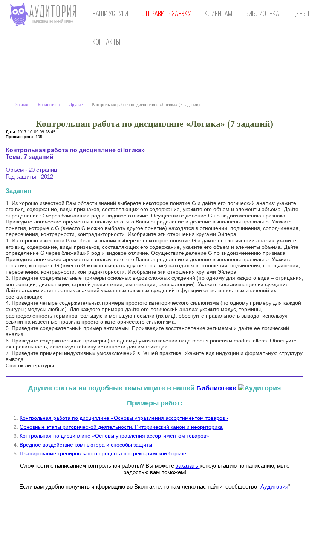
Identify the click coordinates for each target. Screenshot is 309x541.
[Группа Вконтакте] (250, 518)
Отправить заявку (166, 14)
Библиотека (262, 14)
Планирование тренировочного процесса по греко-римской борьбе (103, 453)
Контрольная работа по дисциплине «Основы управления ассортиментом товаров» (124, 418)
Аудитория (274, 486)
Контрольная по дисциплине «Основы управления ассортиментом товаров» (114, 436)
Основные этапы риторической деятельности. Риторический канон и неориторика (121, 427)
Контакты (106, 42)
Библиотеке (216, 388)
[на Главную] (45, 14)
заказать (188, 465)
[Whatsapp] (265, 518)
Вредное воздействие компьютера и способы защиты (86, 445)
